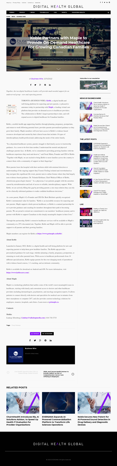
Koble (49, 100)
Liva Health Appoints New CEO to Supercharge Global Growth (26, 372)
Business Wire (37, 79)
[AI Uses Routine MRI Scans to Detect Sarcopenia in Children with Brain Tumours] (86, 183)
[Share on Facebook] (30, 85)
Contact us (30, 2)
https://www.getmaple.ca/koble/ (49, 233)
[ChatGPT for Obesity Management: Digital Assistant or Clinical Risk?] (86, 194)
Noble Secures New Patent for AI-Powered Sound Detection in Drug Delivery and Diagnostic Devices (102, 128)
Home (8, 16)
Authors (24, 2)
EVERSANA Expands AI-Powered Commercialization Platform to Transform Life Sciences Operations (102, 146)
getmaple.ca (54, 302)
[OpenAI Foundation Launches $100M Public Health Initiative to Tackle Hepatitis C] (86, 171)
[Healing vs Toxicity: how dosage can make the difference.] (86, 212)
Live (55, 12)
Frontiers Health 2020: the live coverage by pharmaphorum (101, 221)
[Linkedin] (106, 2)
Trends (11, 12)
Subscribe (37, 2)
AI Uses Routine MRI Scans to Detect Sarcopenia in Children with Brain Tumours (102, 181)
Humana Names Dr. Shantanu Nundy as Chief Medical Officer (101, 115)
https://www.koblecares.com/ (17, 272)
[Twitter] (104, 2)
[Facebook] (100, 2)
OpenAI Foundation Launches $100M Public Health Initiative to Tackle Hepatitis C (101, 170)
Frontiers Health (78, 12)
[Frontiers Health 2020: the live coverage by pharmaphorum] (86, 223)
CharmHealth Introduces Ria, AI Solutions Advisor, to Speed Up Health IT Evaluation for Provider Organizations (101, 106)
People (22, 12)
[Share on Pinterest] (45, 85)
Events (64, 12)
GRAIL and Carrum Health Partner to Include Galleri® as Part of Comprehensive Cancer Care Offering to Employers (56, 374)
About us (8, 2)
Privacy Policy (16, 2)
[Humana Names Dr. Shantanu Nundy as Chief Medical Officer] (86, 117)
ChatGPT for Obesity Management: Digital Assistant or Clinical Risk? (101, 192)
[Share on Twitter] (35, 85)
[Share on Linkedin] (50, 85)
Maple (50, 107)
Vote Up (36, 333)
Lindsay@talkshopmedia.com (33, 317)
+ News (32, 12)
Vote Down (48, 333)
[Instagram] (109, 2)
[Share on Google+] (40, 85)
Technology (44, 12)
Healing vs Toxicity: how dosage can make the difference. (100, 210)
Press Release (16, 325)
